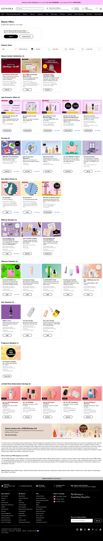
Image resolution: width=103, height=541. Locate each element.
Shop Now (7, 89)
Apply (27, 89)
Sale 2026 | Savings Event (51, 470)
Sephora (73, 470)
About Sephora (4, 496)
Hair (47, 14)
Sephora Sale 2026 (39, 470)
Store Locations (39, 515)
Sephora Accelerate (5, 517)
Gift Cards (89, 14)
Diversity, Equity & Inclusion (7, 515)
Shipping (38, 502)
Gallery (20, 500)
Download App (7, 130)
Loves (20, 517)
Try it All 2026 (11, 472)
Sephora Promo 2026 (81, 470)
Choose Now (7, 376)
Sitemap (24, 530)
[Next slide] (100, 49)
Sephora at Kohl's (40, 513)
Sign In (11, 36)
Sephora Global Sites (6, 513)
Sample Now (48, 253)
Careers (3, 500)
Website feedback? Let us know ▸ (51, 478)
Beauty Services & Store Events (25, 509)
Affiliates (3, 507)
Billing (37, 504)
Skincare (32, 14)
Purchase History (22, 504)
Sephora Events (4, 509)
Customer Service (40, 496)
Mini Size (62, 14)
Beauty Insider (22, 496)
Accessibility (38, 520)
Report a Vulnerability (6, 522)
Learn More (27, 171)
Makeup (25, 14)
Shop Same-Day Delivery (24, 522)
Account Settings (22, 507)
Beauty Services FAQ (40, 511)
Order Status (21, 502)
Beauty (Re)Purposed (6, 520)
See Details (68, 171)
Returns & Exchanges (41, 498)
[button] (31, 75)
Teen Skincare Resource (41, 522)
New (3, 14)
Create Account (26, 36)
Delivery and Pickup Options (42, 500)
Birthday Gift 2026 (28, 470)
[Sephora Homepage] (7, 9)
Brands (70, 14)
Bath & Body (54, 14)
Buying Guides (39, 509)
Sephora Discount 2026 (64, 470)
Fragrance (40, 14)
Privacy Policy (4, 530)
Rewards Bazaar (22, 515)
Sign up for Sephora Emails (78, 517)
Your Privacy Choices (32, 530)
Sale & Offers (98, 14)
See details (57, 130)
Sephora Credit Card (23, 498)
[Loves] (97, 8)
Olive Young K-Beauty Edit (13, 14)
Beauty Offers (22, 513)
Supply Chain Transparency (7, 504)
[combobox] (30, 8)
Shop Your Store (22, 520)
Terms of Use (11, 530)
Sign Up (88, 171)
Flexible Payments (40, 517)
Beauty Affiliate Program (17, 470)
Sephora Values (4, 502)
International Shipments (41, 507)
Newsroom (3, 498)
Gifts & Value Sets (79, 14)
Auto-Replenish (22, 511)
